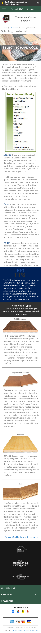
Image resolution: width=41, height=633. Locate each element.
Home (5, 28)
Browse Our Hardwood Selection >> (21, 537)
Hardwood (14, 28)
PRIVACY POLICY (17, 631)
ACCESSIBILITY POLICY (31, 631)
